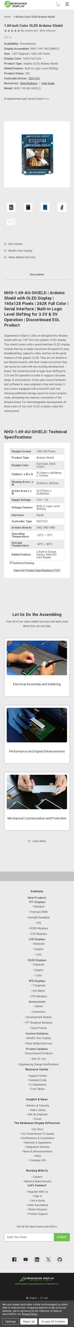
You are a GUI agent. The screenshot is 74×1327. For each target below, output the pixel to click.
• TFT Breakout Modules (38, 1022)
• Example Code (37, 1080)
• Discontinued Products (38, 1053)
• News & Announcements (37, 1151)
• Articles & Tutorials (37, 1105)
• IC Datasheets (37, 1084)
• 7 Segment (38, 985)
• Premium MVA (38, 912)
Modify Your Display (20, 250)
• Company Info (37, 1160)
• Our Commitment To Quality (37, 1133)
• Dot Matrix (38, 990)
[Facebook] (14, 1259)
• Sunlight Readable (38, 917)
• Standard (38, 906)
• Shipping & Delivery (37, 1147)
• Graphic (38, 949)
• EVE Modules (38, 934)
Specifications (28, 83)
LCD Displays (37, 939)
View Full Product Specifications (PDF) (37, 570)
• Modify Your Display (38, 1038)
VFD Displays (37, 981)
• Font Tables (37, 1089)
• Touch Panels (38, 1028)
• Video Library (37, 1110)
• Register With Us (37, 1191)
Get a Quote (15, 244)
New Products (37, 897)
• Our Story (37, 1129)
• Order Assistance (37, 1205)
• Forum (37, 1119)
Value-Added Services (21, 257)
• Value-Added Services (38, 1043)
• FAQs (37, 1156)
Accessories (37, 1001)
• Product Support (37, 1214)
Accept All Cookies (53, 1321)
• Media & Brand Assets (37, 1181)
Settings (10, 1321)
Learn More (39, 841)
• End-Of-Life (38, 1058)
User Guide (48, 83)
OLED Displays (37, 960)
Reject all (29, 1321)
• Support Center (37, 1075)
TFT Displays (37, 902)
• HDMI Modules (38, 928)
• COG (38, 954)
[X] (48, 1259)
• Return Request (37, 1209)
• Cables (38, 1006)
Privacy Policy (29, 1314)
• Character (38, 943)
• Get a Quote (37, 1200)
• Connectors (38, 1011)
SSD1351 (34, 78)
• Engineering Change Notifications (38, 1064)
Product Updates (37, 1049)
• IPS (38, 923)
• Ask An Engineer (37, 1114)
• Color (38, 975)
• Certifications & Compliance (37, 1138)
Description (37, 274)
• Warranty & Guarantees (37, 1142)
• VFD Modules (38, 996)
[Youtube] (25, 1259)
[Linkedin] (37, 1259)
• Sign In (37, 1196)
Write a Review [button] (48, 30)
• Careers (37, 1177)
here (46, 98)
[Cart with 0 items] (58, 4)
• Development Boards (38, 1017)
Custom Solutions (37, 1033)
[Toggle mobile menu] (67, 4)
